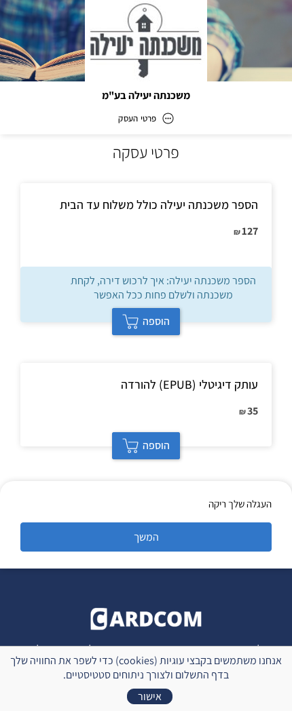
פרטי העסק (137, 118)
